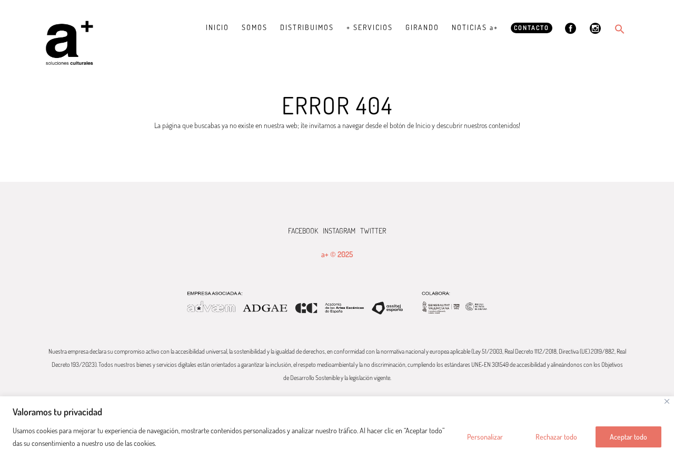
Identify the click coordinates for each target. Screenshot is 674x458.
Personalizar (485, 436)
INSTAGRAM (339, 230)
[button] (619, 29)
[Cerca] (667, 401)
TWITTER (373, 230)
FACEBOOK (303, 230)
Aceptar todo (628, 436)
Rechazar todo (556, 436)
